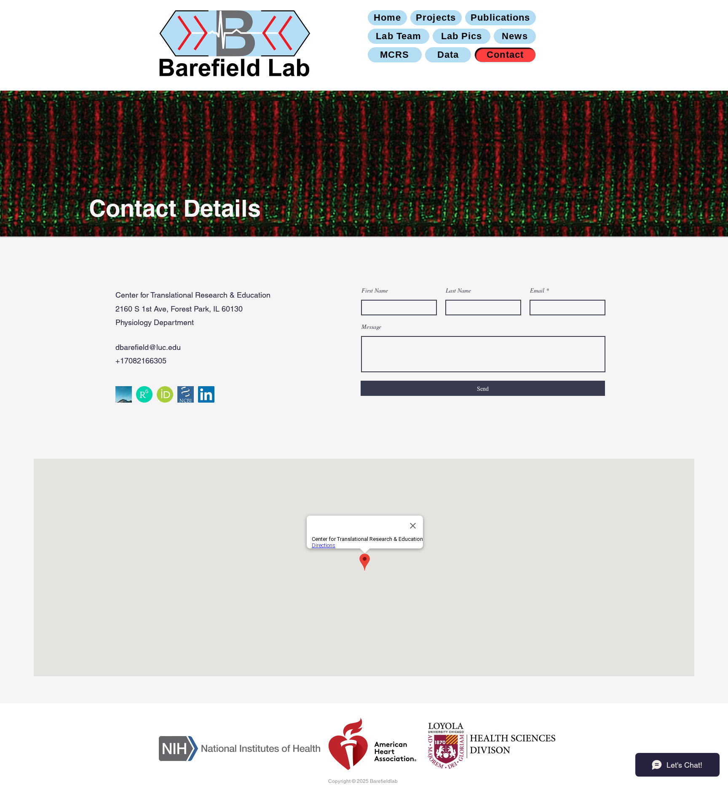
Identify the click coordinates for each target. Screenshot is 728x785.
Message (371, 327)
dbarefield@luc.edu (148, 347)
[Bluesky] (123, 394)
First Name (374, 290)
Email (537, 290)
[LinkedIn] (206, 394)
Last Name (458, 290)
